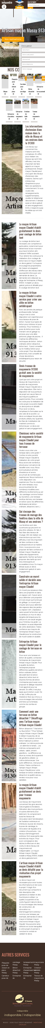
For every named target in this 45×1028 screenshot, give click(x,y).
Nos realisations (13, 39)
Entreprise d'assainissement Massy (28, 970)
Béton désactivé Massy (16, 970)
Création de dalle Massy (37, 970)
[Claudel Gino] (22, 1000)
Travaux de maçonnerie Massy (38, 978)
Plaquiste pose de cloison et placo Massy (5, 968)
